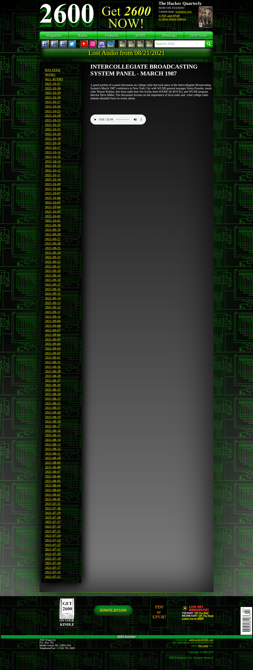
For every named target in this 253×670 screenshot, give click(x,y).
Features (111, 35)
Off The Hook (206, 615)
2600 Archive (126, 636)
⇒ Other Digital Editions (172, 19)
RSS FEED (52, 70)
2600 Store (198, 35)
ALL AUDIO (54, 79)
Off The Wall (201, 613)
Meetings (169, 35)
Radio (83, 35)
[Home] (67, 15)
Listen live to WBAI (193, 618)
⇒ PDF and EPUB (169, 15)
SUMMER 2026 (183, 11)
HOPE (141, 35)
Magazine (54, 35)
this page (203, 645)
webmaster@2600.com (201, 640)
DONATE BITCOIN (113, 610)
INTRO (50, 75)
